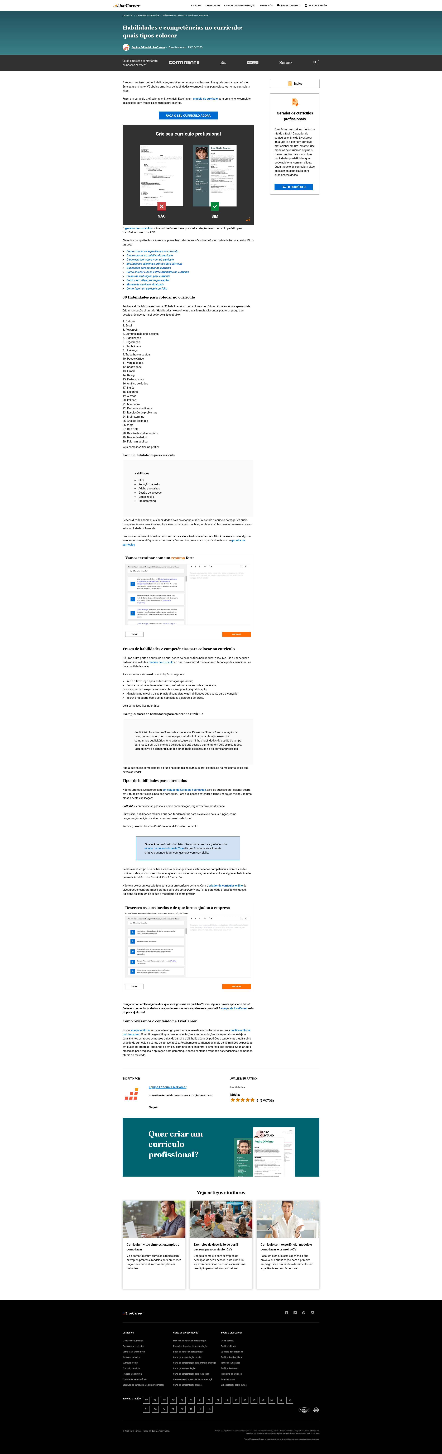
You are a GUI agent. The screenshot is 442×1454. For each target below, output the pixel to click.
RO (155, 1409)
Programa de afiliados (231, 1373)
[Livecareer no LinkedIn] (295, 1313)
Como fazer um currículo (134, 1351)
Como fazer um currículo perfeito (147, 288)
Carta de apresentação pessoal (187, 1384)
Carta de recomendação (184, 1368)
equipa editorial (140, 1030)
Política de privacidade (231, 1357)
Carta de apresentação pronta (187, 1357)
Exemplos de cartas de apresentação (190, 1346)
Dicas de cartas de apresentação (188, 1351)
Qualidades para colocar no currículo (149, 268)
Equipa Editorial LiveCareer (148, 47)
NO (290, 1400)
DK (182, 1400)
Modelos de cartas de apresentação (189, 1340)
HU (227, 1400)
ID (236, 1400)
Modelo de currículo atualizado (145, 284)
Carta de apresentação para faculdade (191, 1373)
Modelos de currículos (133, 1340)
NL (281, 1400)
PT (146, 1400)
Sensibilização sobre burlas (234, 1384)
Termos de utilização (230, 1362)
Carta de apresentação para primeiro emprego (194, 1362)
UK (200, 1409)
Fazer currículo (294, 187)
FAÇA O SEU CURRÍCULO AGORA (188, 115)
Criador (196, 5)
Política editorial (228, 1346)
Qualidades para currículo (135, 1379)
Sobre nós (266, 5)
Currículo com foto (131, 1368)
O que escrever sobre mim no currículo (150, 259)
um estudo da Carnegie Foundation (184, 790)
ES (191, 1400)
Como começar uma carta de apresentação (193, 1379)
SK (182, 1409)
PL (146, 1409)
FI (200, 1400)
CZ (164, 1400)
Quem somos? (227, 1340)
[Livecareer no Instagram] (312, 1313)
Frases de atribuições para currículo (148, 276)
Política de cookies (229, 1368)
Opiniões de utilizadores (232, 1351)
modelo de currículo (161, 662)
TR (191, 1409)
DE (173, 1400)
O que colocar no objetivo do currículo (150, 255)
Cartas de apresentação (240, 5)
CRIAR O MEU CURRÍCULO (188, 177)
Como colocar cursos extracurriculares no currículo (158, 272)
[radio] (252, 1100)
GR (218, 1400)
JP (254, 1400)
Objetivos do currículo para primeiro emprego (143, 1384)
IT (245, 1400)
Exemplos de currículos (133, 1346)
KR (263, 1400)
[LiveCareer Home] (127, 5)
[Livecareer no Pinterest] (303, 1313)
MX (271, 1400)
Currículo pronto (130, 1362)
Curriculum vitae (137, 280)
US (209, 1409)
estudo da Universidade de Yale (164, 848)
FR (209, 1400)
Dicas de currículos (131, 1357)
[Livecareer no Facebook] (286, 1313)
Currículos (213, 5)
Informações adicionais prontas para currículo (154, 264)
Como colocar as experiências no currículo (152, 251)
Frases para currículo (132, 1373)
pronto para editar (158, 280)
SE (173, 1409)
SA (164, 1409)
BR (155, 1400)
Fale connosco (228, 1379)
